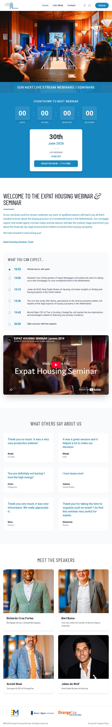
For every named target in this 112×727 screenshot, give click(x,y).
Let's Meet (58, 5)
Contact (71, 5)
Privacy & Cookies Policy (98, 723)
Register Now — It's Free (56, 163)
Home (45, 5)
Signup (101, 5)
